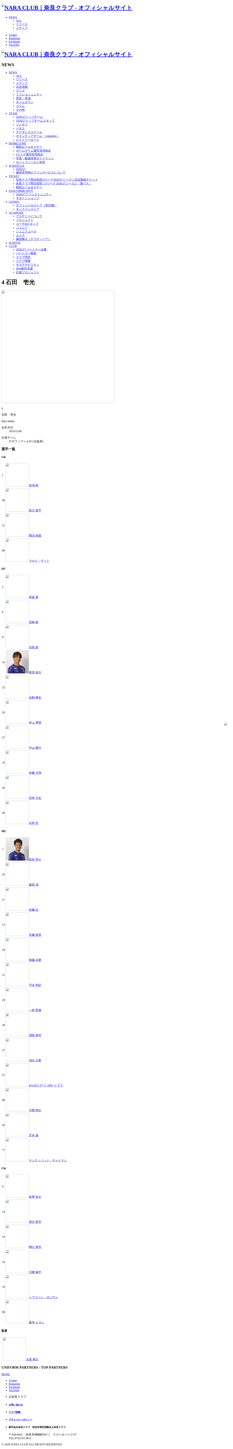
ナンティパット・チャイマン (48, 1160)
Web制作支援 (24, 268)
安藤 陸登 (35, 934)
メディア (22, 27)
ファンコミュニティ (29, 94)
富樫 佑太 (35, 1196)
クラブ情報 (23, 260)
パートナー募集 (26, 253)
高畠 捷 (33, 597)
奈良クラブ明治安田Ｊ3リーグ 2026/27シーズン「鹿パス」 (54, 183)
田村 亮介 (35, 859)
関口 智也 (35, 1247)
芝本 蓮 (33, 1135)
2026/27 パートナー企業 (31, 249)
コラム (20, 106)
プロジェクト (24, 220)
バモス (20, 128)
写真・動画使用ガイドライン (35, 158)
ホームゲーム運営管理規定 (33, 150)
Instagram (14, 38)
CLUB (13, 246)
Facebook (14, 41)
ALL (19, 20)
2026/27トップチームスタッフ (35, 120)
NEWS (13, 17)
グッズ (20, 90)
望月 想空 (35, 1221)
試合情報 (22, 86)
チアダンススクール (29, 132)
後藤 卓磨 (35, 960)
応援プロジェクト (27, 272)
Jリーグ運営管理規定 (29, 154)
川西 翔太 (35, 1110)
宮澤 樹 (33, 485)
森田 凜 (33, 884)
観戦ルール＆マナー (29, 146)
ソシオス (22, 124)
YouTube (14, 44)
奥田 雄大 (35, 672)
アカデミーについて (29, 216)
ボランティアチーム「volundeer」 (38, 136)
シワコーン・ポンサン (43, 1297)
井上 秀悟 (35, 722)
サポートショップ (27, 198)
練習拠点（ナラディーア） (33, 239)
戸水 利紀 (35, 985)
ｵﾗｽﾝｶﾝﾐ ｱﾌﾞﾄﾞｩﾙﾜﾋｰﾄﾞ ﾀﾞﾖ (45, 1085)
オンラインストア (27, 209)
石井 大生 (35, 797)
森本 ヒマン (36, 1322)
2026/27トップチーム (29, 116)
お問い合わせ (16, 1404)
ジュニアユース (26, 231)
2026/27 (20, 169)
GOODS (14, 201)
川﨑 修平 (35, 1272)
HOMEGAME (17, 143)
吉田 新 (33, 647)
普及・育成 (23, 98)
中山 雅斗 (35, 747)
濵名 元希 (35, 1060)
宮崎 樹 (33, 622)
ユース (20, 235)
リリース (22, 24)
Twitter (13, 35)
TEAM (13, 113)
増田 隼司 (35, 1035)
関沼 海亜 (35, 535)
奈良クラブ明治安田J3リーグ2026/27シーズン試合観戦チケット (57, 179)
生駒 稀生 (35, 697)
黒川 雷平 (35, 510)
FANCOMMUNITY (21, 190)
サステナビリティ (27, 264)
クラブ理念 (23, 257)
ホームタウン (24, 102)
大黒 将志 (32, 1359)
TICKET (14, 176)
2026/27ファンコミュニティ (34, 194)
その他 (20, 109)
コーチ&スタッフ (27, 223)
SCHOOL (15, 242)
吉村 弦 (33, 823)
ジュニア (22, 227)
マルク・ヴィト (39, 560)
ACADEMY (16, 212)
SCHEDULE (16, 165)
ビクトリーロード (27, 139)
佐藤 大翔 (35, 772)
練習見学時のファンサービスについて (41, 172)
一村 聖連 (35, 1010)
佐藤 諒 (33, 909)
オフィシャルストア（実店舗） (36, 205)
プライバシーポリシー (20, 1419)
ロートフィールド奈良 (30, 162)
